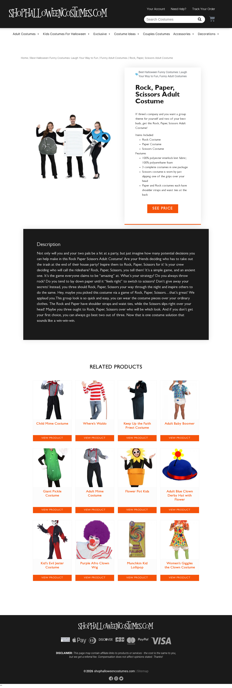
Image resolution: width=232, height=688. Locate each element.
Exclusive (100, 34)
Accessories (181, 34)
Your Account (156, 9)
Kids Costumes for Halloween (64, 34)
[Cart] (212, 19)
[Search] (199, 19)
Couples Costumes (156, 34)
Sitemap (142, 671)
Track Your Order (203, 9)
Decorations (206, 34)
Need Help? (178, 9)
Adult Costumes (24, 34)
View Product (52, 438)
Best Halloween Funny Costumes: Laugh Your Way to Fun (64, 57)
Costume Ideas (125, 34)
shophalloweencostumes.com (114, 671)
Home (24, 57)
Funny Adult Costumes (113, 57)
